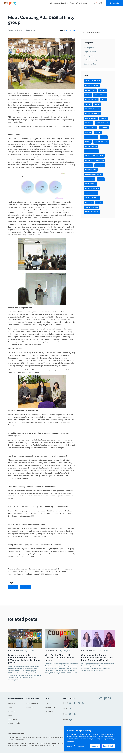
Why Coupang (55, 3)
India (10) (88, 123)
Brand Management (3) (93, 174)
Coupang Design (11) (92, 113)
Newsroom (30, 707)
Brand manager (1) (91, 211)
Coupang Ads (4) (91, 146)
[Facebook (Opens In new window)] (74, 702)
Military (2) (89, 179)
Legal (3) (88, 165)
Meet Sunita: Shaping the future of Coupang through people (59, 657)
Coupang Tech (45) (91, 85)
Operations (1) (90, 183)
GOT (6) (98, 132)
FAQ (46, 703)
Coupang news (89, 56)
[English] (101, 3)
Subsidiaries (12, 719)
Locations (64, 3)
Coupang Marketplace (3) (94, 155)
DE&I (10, 715)
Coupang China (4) (101, 141)
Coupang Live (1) (90, 193)
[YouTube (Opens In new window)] (83, 702)
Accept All (94, 746)
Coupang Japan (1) (91, 207)
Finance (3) (99, 165)
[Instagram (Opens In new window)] (79, 702)
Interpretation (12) (92, 109)
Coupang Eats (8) (102, 123)
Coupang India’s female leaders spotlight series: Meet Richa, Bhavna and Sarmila (97, 657)
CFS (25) (102, 90)
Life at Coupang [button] (81, 3)
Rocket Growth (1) (92, 188)
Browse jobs (114, 3)
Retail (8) (104, 127)
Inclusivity (25, 587)
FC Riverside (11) (90, 118)
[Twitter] (70, 30)
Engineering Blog (90, 64)
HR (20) (87, 95)
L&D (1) (99, 202)
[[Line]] (70, 719)
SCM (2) (100, 179)
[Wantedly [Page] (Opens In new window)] (70, 708)
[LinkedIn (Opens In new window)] (70, 702)
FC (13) (104, 99)
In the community (90, 60)
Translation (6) (91, 137)
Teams (72, 3)
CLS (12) (87, 104)
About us (11, 703)
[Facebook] (66, 30)
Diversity (13, 587)
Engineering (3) (90, 169)
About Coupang (32, 703)
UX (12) (97, 104)
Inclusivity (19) (100, 95)
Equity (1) (88, 202)
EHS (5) (103, 137)
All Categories (89, 48)
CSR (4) (87, 141)
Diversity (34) (90, 90)
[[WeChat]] (74, 714)
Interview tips (50, 707)
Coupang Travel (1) (91, 197)
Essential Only (108, 746)
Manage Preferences (75, 746)
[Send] (83, 32)
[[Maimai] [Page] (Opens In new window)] (70, 714)
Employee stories (90, 52)
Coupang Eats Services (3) (94, 160)
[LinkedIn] (73, 30)
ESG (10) (103, 118)
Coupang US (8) (90, 127)
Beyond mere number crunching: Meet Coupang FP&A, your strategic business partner (24, 659)
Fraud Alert (49, 711)
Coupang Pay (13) (91, 99)
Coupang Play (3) (91, 151)
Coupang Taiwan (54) (92, 80)
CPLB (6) (88, 132)
